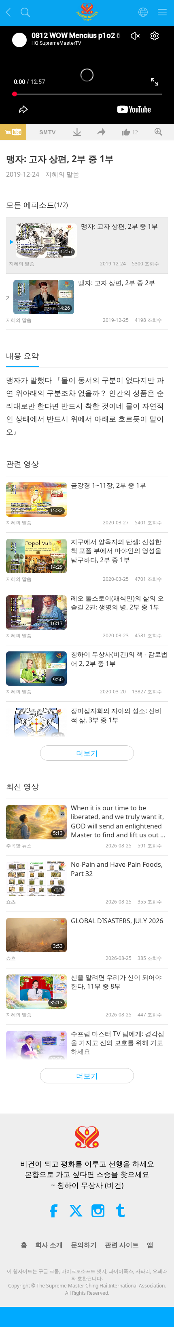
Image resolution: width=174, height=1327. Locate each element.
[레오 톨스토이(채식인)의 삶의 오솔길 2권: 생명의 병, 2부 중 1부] (36, 612)
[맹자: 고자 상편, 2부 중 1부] (46, 240)
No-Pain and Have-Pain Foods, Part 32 (117, 869)
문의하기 (84, 1244)
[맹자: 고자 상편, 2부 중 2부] (43, 297)
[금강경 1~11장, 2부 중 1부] (36, 499)
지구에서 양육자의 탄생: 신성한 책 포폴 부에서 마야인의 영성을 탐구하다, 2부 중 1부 (116, 550)
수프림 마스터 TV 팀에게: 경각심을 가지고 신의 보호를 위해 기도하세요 (117, 1042)
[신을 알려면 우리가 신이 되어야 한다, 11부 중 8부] (36, 991)
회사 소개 (49, 1244)
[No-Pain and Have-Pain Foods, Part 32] (36, 879)
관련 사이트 (122, 1244)
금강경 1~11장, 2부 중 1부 (108, 485)
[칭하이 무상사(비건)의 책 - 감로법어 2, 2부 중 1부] (36, 668)
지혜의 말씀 (62, 174)
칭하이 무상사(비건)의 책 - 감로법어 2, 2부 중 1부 (119, 659)
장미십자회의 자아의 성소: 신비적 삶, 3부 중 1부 (116, 715)
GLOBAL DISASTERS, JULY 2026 (117, 920)
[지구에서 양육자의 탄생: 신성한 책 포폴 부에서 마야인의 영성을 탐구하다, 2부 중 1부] (36, 556)
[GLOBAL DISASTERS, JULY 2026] (36, 935)
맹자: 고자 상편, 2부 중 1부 (119, 226)
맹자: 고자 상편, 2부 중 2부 (116, 282)
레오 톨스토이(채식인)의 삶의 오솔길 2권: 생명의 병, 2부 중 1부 (117, 602)
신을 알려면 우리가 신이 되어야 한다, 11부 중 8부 (116, 982)
